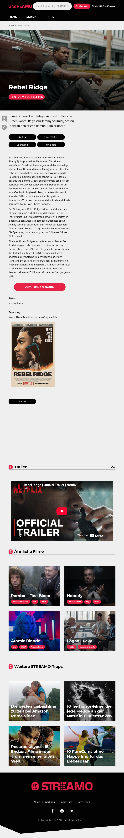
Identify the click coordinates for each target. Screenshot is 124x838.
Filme (13, 16)
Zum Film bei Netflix (39, 287)
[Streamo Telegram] (71, 811)
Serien (31, 16)
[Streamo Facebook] (53, 811)
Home (11, 25)
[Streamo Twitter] (62, 811)
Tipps (50, 16)
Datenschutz (83, 801)
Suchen (63, 6)
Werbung (50, 801)
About (37, 801)
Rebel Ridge (23, 25)
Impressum (66, 801)
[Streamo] (21, 6)
